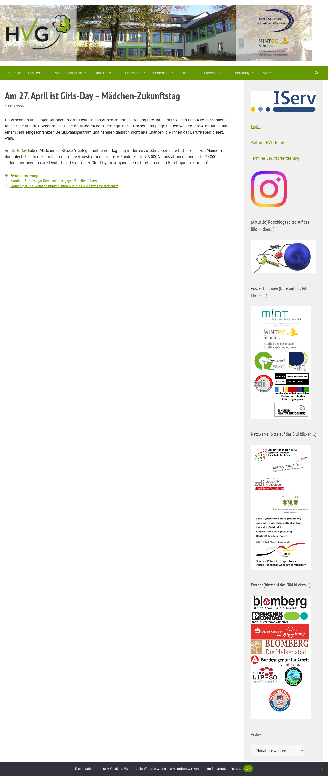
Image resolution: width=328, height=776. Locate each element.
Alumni (268, 73)
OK (248, 768)
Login (256, 126)
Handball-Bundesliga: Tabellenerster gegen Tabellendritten (53, 180)
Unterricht (103, 73)
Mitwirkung (212, 73)
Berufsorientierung (24, 175)
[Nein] (322, 768)
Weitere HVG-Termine (270, 142)
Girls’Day (19, 150)
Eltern (185, 73)
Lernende (160, 73)
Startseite (15, 73)
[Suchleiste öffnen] (316, 73)
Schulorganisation (68, 73)
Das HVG (34, 73)
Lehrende (132, 73)
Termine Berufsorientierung (275, 158)
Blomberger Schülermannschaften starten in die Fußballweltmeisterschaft (64, 186)
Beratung (242, 73)
